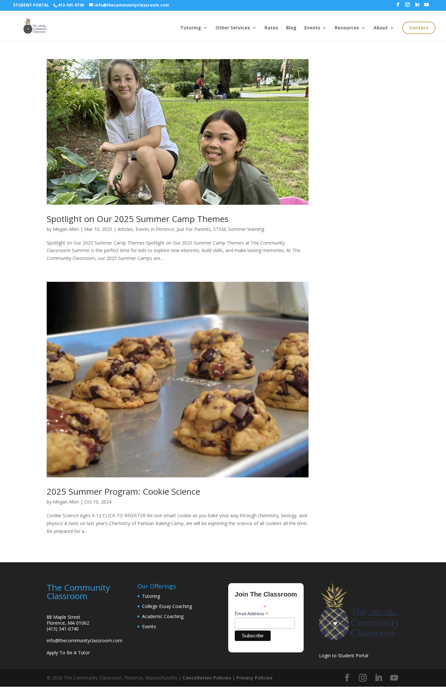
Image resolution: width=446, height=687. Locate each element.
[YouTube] (426, 6)
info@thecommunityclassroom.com (84, 640)
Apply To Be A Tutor (68, 652)
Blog (291, 28)
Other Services (232, 28)
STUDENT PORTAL (31, 5)
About (381, 28)
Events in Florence (154, 229)
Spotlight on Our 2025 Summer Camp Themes (138, 219)
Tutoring (190, 28)
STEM (219, 229)
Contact (418, 27)
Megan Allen (66, 229)
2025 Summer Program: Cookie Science (123, 491)
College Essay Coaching (167, 606)
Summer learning (246, 229)
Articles (125, 229)
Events (312, 28)
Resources (347, 28)
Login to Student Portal (343, 655)
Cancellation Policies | (209, 678)
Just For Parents (194, 229)
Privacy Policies (254, 678)
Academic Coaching (162, 616)
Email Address (251, 614)
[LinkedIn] (417, 6)
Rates (271, 28)
